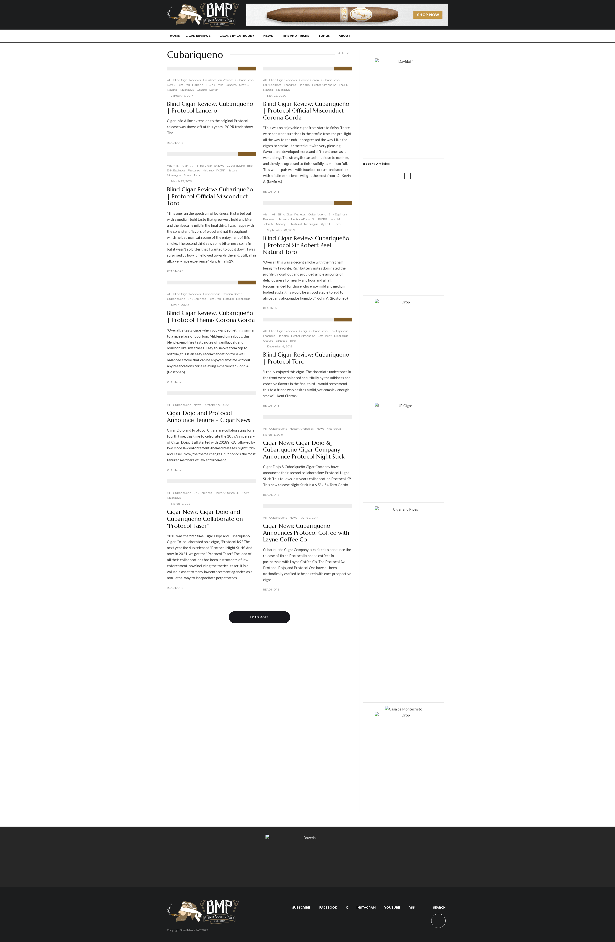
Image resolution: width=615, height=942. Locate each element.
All (169, 80)
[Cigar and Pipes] (403, 509)
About (344, 36)
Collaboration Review (218, 80)
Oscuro (202, 89)
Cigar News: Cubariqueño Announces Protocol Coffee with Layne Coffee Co (306, 532)
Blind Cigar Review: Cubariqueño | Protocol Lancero (210, 107)
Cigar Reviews (197, 36)
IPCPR (210, 85)
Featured (184, 85)
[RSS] (426, 36)
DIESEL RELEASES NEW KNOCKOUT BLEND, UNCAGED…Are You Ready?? (412, 237)
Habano (197, 85)
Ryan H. (326, 224)
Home (175, 36)
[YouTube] (419, 36)
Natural (172, 89)
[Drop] (403, 302)
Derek (171, 85)
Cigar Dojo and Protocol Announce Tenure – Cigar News (208, 417)
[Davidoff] (347, 6)
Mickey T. (282, 224)
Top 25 (324, 36)
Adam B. (173, 165)
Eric (249, 165)
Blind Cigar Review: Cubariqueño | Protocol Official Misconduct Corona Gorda (306, 110)
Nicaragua (187, 89)
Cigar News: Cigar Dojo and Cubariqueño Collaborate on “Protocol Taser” (205, 519)
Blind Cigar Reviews (187, 80)
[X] (403, 36)
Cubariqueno (244, 80)
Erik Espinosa (176, 170)
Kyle (220, 85)
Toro (197, 175)
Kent (328, 336)
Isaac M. (335, 219)
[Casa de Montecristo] (403, 709)
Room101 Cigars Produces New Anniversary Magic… (409, 261)
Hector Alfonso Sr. (227, 493)
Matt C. (244, 85)
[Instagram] (411, 36)
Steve (187, 175)
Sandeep (281, 340)
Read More (175, 142)
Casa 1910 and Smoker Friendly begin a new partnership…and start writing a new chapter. (411, 214)
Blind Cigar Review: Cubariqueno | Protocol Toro (306, 358)
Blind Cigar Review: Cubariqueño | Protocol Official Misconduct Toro (210, 196)
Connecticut (211, 294)
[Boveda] (307, 837)
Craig (303, 331)
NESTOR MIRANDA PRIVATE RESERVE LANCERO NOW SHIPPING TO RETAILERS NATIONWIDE (413, 191)
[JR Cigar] (403, 405)
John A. (268, 224)
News (268, 36)
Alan (185, 165)
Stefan (213, 89)
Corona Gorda (232, 294)
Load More (259, 617)
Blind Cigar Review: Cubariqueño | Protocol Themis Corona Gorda (211, 317)
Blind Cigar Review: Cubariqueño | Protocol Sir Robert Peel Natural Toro (306, 245)
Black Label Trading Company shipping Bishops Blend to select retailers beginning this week (409, 283)
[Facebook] (395, 36)
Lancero (231, 85)
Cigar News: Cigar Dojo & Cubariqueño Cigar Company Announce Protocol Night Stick (303, 450)
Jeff (320, 336)
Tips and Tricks (295, 36)
